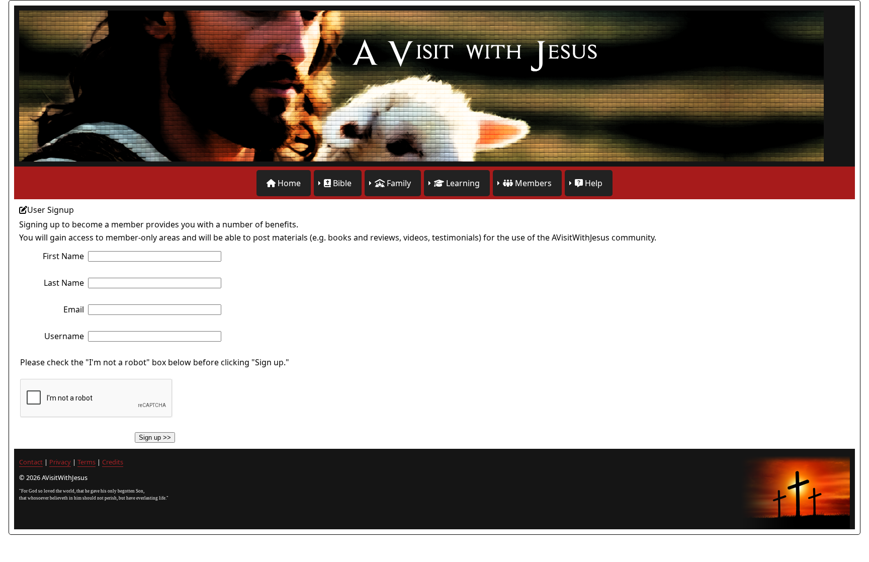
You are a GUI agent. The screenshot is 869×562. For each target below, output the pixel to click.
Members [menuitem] (532, 183)
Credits (112, 461)
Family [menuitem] (398, 183)
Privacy (60, 461)
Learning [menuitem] (462, 183)
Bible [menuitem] (341, 183)
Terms (86, 461)
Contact (31, 461)
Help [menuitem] (592, 183)
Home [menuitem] (288, 183)
